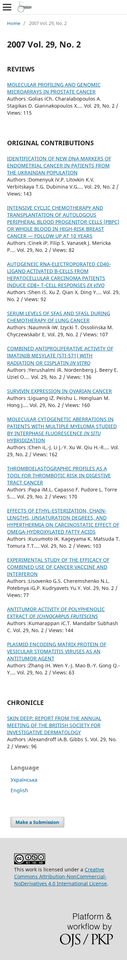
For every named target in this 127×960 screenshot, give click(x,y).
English (19, 790)
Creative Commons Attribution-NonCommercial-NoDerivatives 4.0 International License (60, 876)
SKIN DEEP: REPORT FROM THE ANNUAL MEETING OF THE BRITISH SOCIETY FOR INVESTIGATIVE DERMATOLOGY (54, 725)
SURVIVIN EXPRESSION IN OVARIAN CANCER (59, 391)
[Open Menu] (7, 7)
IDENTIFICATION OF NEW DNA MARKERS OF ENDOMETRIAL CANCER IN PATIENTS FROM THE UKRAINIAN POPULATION (59, 165)
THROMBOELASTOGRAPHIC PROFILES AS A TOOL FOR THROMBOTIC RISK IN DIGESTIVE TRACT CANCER (59, 475)
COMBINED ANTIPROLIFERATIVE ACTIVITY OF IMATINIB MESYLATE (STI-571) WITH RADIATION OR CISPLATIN (60, 355)
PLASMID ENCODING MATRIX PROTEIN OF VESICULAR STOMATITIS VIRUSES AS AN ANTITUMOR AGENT (56, 651)
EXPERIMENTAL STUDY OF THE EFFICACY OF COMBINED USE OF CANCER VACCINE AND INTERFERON (58, 567)
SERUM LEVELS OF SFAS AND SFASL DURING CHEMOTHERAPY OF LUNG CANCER (58, 317)
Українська (24, 779)
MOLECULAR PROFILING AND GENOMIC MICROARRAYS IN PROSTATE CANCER (54, 88)
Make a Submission (37, 822)
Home (13, 23)
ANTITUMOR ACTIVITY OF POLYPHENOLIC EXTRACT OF (56, 612)
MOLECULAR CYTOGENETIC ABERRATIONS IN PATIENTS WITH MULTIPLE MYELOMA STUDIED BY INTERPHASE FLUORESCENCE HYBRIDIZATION (62, 430)
